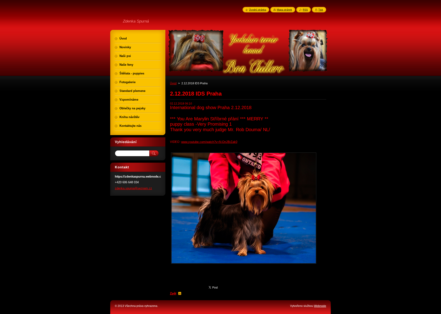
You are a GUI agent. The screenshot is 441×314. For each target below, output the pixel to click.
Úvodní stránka (257, 9)
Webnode (320, 306)
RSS (305, 9)
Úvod (173, 83)
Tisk (320, 9)
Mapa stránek (284, 9)
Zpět (173, 293)
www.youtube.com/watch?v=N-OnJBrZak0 (209, 142)
